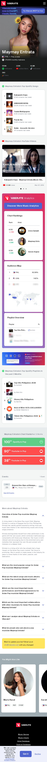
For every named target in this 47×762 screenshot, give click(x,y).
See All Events (9, 493)
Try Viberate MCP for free (33, 11)
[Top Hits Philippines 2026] (9, 384)
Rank (11, 222)
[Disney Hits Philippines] (9, 400)
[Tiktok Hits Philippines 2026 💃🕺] (9, 417)
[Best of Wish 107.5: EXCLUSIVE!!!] (9, 409)
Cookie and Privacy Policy (9, 759)
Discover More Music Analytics (23, 205)
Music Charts (23, 738)
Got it (25, 754)
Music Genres (23, 734)
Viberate (9, 3)
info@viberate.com (11, 645)
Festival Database (23, 744)
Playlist (11, 324)
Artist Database (23, 741)
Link (29, 330)
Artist (20, 222)
